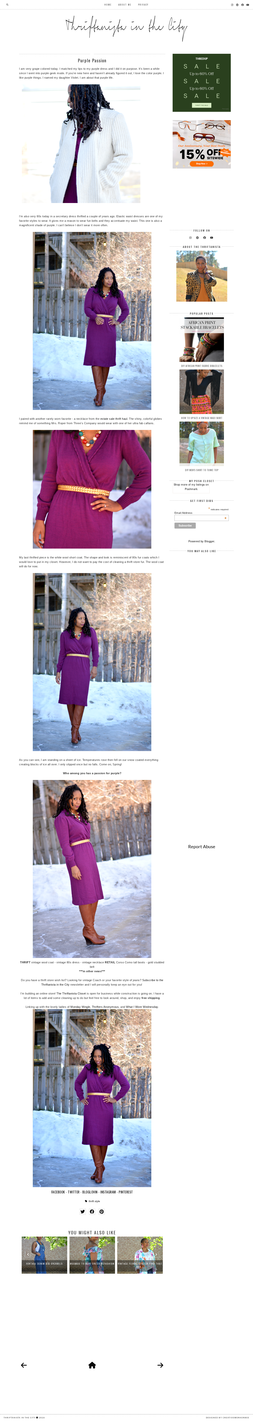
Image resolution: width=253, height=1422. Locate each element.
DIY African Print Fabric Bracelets (201, 366)
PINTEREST (126, 1192)
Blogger (209, 541)
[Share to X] (83, 1211)
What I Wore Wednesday (142, 1006)
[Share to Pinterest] (101, 1211)
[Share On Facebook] (92, 1211)
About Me (125, 4)
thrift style (94, 1201)
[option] (44, 1255)
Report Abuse (201, 846)
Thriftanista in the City (20, 1417)
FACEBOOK (58, 1192)
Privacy (143, 4)
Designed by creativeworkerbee (227, 1417)
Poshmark (191, 489)
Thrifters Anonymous (105, 1006)
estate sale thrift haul (113, 418)
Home (108, 4)
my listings (198, 484)
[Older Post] (160, 1365)
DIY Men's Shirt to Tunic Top (201, 470)
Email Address (200, 512)
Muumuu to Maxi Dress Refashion (44, 1263)
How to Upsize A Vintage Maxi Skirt (201, 418)
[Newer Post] (24, 1365)
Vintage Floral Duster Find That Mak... (92, 1265)
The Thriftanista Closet (71, 993)
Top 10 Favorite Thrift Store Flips (140, 1265)
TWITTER (74, 1192)
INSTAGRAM (108, 1192)
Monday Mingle (80, 1006)
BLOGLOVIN (90, 1192)
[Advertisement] (92, 1322)
